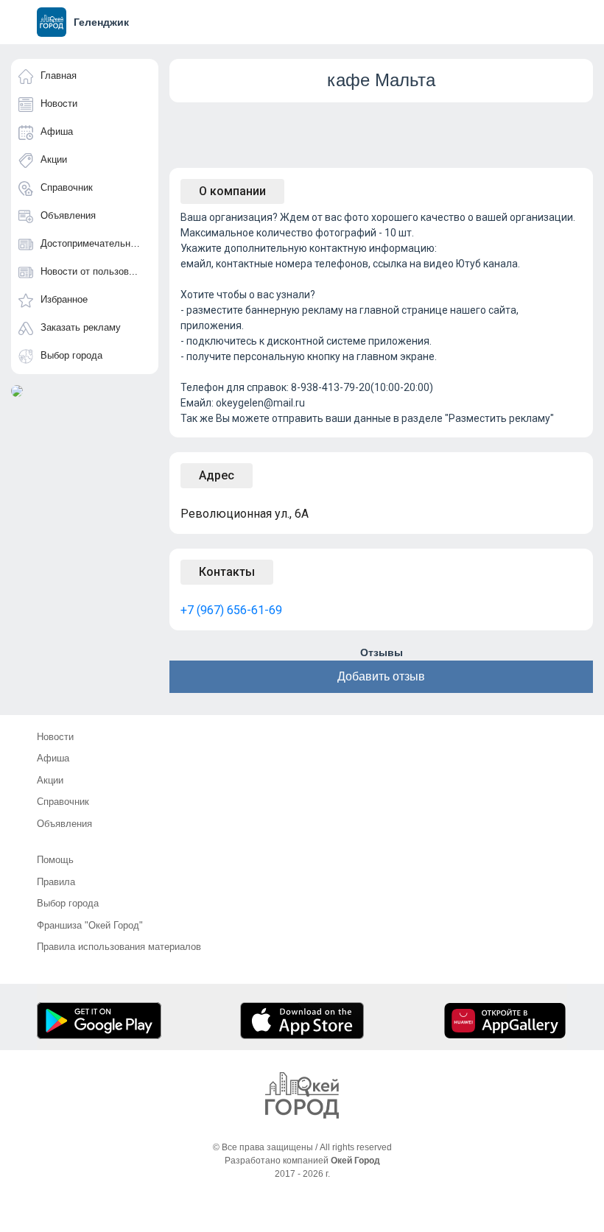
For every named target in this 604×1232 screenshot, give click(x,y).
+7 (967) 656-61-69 (231, 610)
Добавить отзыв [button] (381, 676)
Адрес (216, 475)
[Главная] (302, 1095)
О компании (232, 191)
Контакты (227, 572)
